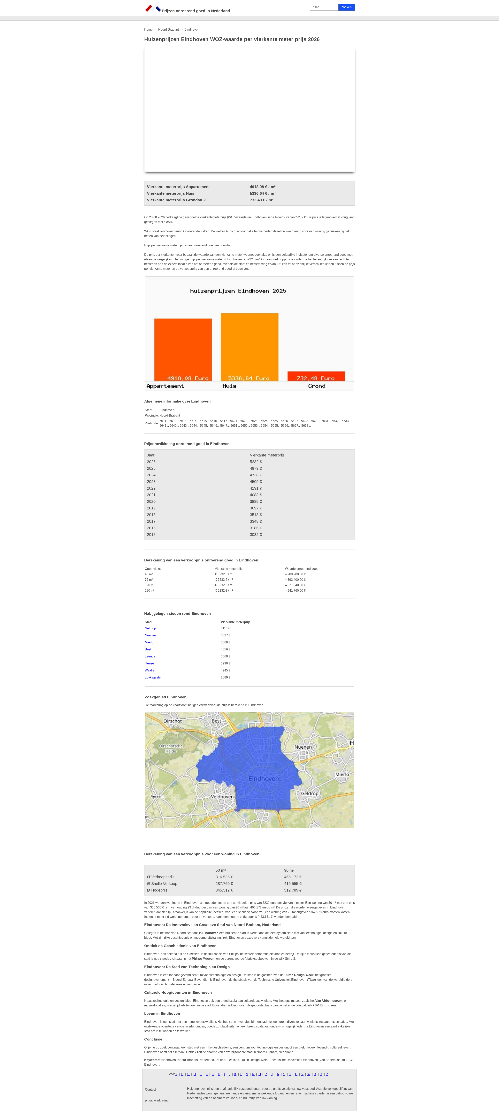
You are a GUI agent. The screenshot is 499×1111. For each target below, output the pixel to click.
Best (148, 649)
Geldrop (150, 628)
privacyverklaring (157, 1100)
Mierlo (149, 642)
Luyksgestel (153, 677)
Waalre (150, 670)
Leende (150, 656)
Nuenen (150, 635)
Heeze (149, 663)
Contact (150, 1089)
